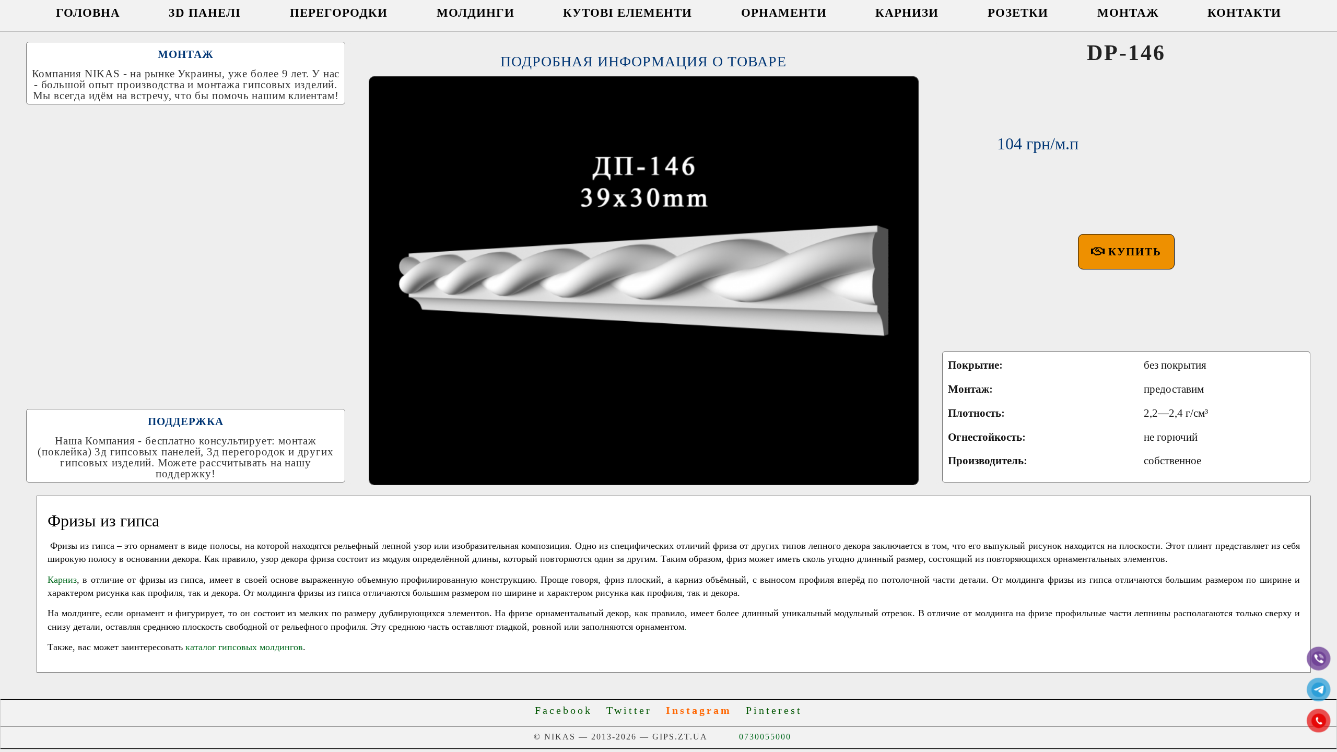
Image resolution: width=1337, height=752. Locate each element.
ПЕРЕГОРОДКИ (339, 12)
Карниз (62, 579)
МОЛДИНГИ (475, 12)
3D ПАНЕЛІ (205, 12)
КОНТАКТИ (1244, 12)
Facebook (568, 710)
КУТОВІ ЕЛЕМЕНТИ (627, 12)
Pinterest (774, 710)
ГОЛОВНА (88, 12)
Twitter (633, 710)
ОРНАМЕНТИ (784, 12)
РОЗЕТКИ (1018, 12)
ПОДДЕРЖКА (186, 421)
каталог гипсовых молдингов (244, 647)
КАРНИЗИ (907, 12)
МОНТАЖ (1128, 12)
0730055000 (765, 736)
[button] (1126, 251)
